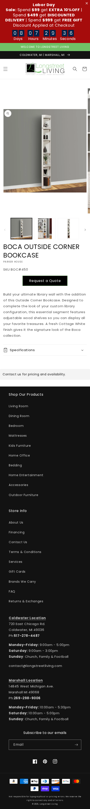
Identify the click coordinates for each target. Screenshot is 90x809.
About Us (16, 522)
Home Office (19, 455)
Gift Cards (17, 571)
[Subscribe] (76, 745)
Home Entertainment (26, 475)
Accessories (18, 485)
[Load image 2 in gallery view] (45, 228)
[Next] (85, 230)
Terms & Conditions (25, 552)
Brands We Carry (22, 581)
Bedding (15, 465)
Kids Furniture (20, 445)
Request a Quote (45, 280)
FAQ (12, 591)
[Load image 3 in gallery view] (68, 228)
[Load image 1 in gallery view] (21, 228)
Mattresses (18, 435)
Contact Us (18, 542)
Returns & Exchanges (26, 601)
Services (15, 562)
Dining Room (19, 416)
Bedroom (16, 426)
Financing (16, 532)
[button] (5, 69)
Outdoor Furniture (23, 495)
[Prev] (5, 230)
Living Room (18, 406)
